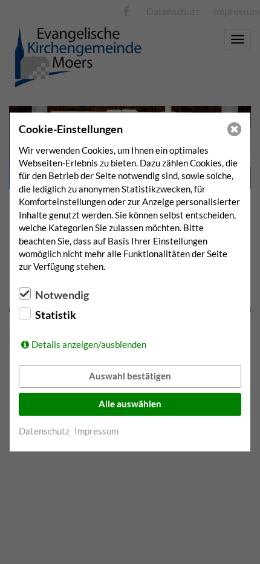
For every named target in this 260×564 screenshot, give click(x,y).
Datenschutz (44, 430)
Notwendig (62, 294)
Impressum (96, 430)
